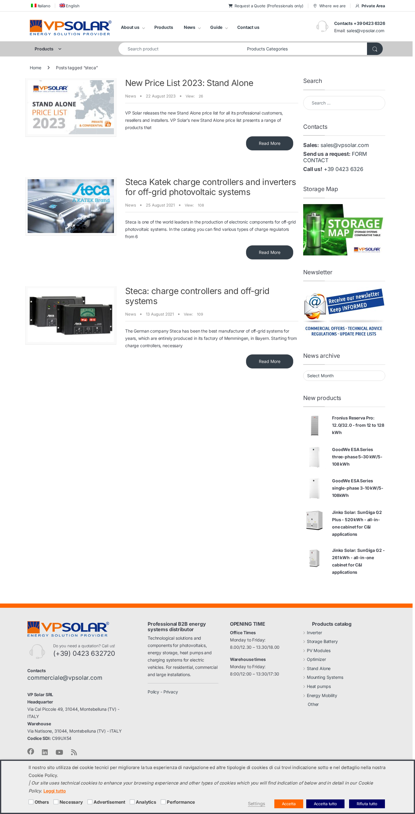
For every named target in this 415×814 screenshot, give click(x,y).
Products (163, 27)
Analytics (146, 802)
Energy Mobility (322, 695)
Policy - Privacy (163, 691)
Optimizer (316, 659)
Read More (269, 143)
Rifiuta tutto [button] (367, 803)
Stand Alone (319, 668)
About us (130, 27)
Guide (216, 27)
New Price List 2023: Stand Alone (189, 83)
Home (35, 67)
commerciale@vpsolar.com (64, 677)
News (189, 27)
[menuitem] (40, 5)
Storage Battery (322, 641)
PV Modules (319, 650)
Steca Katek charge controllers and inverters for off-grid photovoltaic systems (210, 187)
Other (313, 704)
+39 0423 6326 (343, 169)
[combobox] (181, 49)
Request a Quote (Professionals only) (269, 5)
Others (42, 802)
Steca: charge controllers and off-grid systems (197, 296)
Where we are (332, 5)
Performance (181, 802)
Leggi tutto (54, 790)
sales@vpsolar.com (365, 30)
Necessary (71, 802)
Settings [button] (256, 803)
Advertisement (109, 802)
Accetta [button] (289, 803)
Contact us (248, 27)
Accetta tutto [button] (325, 803)
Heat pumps (319, 686)
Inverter (314, 632)
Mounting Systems (325, 677)
